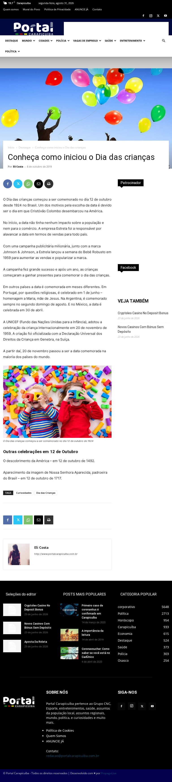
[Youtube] (165, 16)
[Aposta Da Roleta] (12, 646)
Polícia (61, 40)
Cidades (44, 40)
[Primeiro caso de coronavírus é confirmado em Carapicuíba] (69, 610)
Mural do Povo (31, 9)
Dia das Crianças (45, 492)
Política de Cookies (60, 730)
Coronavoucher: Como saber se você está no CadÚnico (96, 653)
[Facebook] (143, 16)
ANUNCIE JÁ (81, 9)
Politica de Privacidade (57, 9)
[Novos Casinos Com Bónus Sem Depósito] (12, 628)
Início (11, 147)
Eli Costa (18, 166)
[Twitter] (158, 16)
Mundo (27, 40)
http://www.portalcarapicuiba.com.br (55, 553)
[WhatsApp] (28, 183)
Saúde (109, 40)
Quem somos (11, 9)
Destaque (11, 40)
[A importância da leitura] (69, 635)
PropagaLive (108, 773)
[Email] (38, 183)
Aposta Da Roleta (35, 641)
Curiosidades (23, 492)
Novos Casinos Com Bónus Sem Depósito (141, 329)
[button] (163, 41)
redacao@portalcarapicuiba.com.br (72, 756)
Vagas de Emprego (85, 40)
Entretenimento (131, 40)
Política (11, 51)
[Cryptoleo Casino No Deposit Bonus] (12, 610)
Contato (97, 9)
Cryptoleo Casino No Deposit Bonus (143, 313)
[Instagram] (150, 16)
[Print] (48, 183)
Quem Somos (56, 736)
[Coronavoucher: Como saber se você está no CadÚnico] (69, 653)
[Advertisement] (116, 28)
